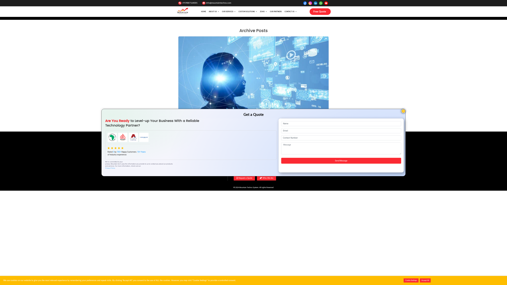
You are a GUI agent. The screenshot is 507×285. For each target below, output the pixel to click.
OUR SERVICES (227, 11)
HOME (203, 11)
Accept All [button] (425, 280)
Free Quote (319, 11)
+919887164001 (190, 3)
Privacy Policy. (110, 168)
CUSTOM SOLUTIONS (246, 11)
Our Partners (276, 11)
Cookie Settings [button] (411, 280)
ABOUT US (213, 11)
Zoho (262, 11)
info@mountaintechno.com (218, 3)
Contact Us (289, 11)
